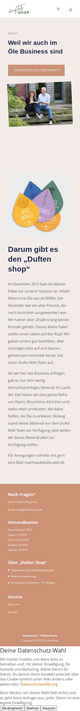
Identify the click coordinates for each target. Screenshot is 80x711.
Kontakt (12, 612)
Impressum (30, 635)
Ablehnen (32, 708)
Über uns (13, 604)
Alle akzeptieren (12, 708)
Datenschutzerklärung (39, 684)
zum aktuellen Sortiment (36, 70)
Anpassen (48, 708)
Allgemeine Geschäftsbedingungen (32, 570)
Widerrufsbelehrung (23, 576)
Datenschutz (49, 635)
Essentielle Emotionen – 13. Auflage (33, 583)
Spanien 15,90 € (18, 550)
